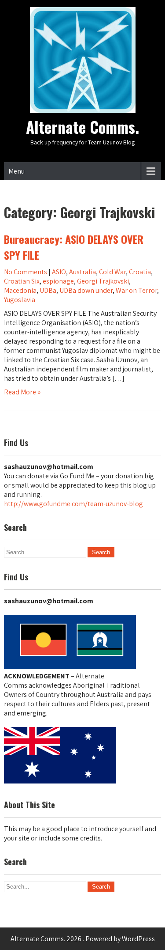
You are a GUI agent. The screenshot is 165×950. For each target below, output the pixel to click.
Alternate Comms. (82, 126)
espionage (58, 281)
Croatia (140, 271)
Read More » (22, 392)
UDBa (48, 290)
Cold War (112, 271)
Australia (82, 271)
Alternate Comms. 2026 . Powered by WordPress (83, 938)
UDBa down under (86, 290)
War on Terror (136, 290)
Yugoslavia (19, 299)
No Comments (25, 271)
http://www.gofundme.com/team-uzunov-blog (73, 503)
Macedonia (20, 290)
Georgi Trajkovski (103, 281)
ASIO (59, 271)
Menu (16, 171)
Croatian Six (22, 281)
